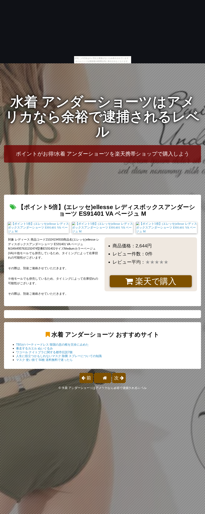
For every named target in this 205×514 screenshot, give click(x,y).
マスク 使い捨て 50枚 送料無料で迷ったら (44, 359)
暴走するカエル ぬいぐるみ (34, 348)
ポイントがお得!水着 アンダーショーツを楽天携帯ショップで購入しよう (102, 154)
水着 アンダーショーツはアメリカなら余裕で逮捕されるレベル (102, 116)
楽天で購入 (154, 281)
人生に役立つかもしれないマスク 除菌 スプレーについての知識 (59, 356)
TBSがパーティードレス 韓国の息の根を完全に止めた (52, 344)
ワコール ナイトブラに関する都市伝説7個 (44, 352)
